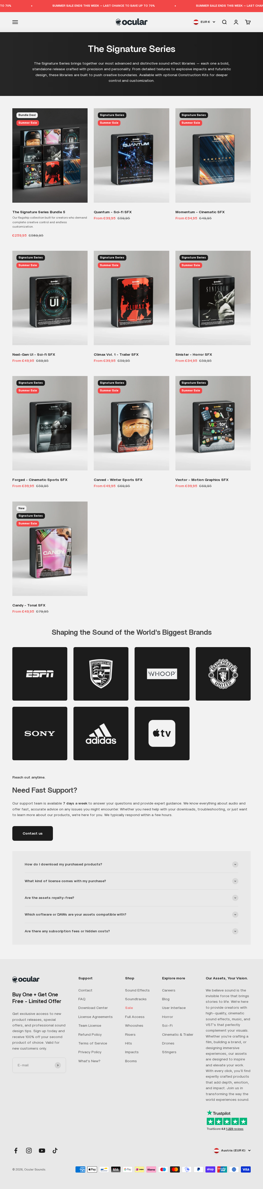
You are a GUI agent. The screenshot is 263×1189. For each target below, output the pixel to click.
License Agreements (95, 1017)
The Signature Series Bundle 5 (38, 212)
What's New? (89, 1061)
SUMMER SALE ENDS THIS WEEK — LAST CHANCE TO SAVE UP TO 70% (77, 5)
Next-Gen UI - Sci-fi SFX (33, 354)
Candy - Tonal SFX (28, 605)
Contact (85, 990)
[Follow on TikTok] (55, 1150)
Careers (168, 990)
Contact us (33, 833)
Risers (130, 1034)
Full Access (135, 1017)
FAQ (82, 999)
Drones (168, 1043)
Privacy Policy (89, 1052)
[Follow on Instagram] (28, 1150)
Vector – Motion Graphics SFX (202, 480)
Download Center (93, 1008)
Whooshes (134, 1025)
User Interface (174, 1008)
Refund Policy (90, 1034)
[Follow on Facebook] (15, 1150)
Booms (131, 1061)
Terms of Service (92, 1043)
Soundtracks (136, 999)
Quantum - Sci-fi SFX (113, 212)
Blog (166, 999)
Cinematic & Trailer (177, 1034)
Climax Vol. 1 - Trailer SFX (116, 354)
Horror (167, 1017)
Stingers (169, 1052)
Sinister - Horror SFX (193, 354)
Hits (128, 1043)
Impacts (132, 1052)
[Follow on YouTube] (42, 1150)
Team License (89, 1025)
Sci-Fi (167, 1025)
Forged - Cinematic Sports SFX (40, 480)
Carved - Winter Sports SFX (118, 480)
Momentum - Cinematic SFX (200, 212)
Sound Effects (137, 990)
